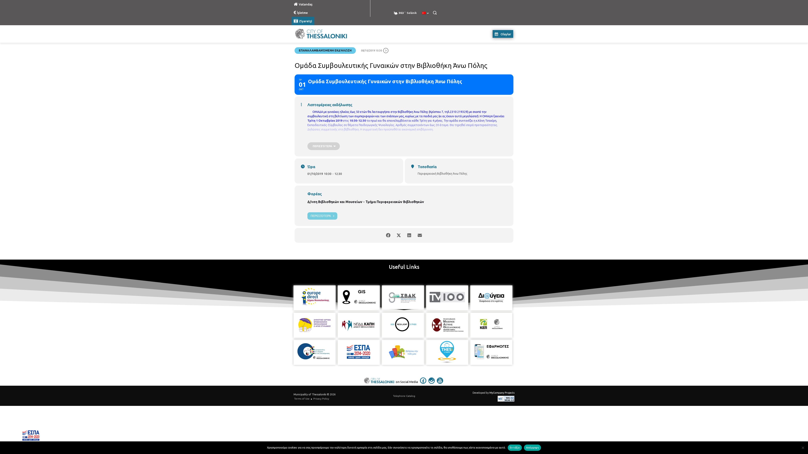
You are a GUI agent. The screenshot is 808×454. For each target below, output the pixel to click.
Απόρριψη (532, 447)
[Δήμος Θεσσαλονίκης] (325, 34)
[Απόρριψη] (803, 448)
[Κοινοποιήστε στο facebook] (388, 235)
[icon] (423, 382)
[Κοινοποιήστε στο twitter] (398, 235)
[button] (435, 13)
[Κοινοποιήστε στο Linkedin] (409, 235)
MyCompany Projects (501, 392)
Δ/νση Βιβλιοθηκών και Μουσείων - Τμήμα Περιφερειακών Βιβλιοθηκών (365, 202)
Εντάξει (515, 447)
